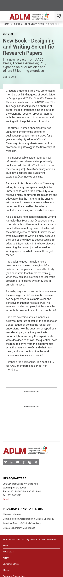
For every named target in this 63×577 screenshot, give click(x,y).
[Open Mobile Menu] (59, 16)
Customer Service (11, 564)
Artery (6, 558)
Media (6, 570)
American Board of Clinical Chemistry (22, 523)
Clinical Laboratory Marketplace (19, 528)
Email (5, 499)
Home (6, 24)
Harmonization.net (12, 514)
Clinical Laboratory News (28, 24)
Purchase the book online (20, 361)
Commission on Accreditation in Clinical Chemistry (28, 518)
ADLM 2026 (8, 552)
